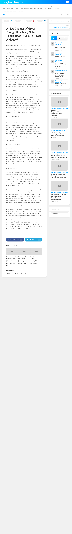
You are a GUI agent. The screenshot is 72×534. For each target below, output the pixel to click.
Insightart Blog (11, 2)
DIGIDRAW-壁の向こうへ (61, 56)
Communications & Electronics (58, 130)
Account (21, 11)
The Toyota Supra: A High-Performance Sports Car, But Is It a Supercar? (35, 260)
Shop (41, 8)
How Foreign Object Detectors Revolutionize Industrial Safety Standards (59, 155)
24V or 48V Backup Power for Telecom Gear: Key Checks (61, 65)
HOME (4, 6)
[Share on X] (7, 21)
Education (17, 8)
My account (56, 8)
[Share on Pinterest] (30, 21)
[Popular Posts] (59, 38)
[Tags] (65, 38)
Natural (54, 6)
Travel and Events (34, 6)
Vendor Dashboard (7, 11)
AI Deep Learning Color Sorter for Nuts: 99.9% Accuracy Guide (61, 75)
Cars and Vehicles (11, 6)
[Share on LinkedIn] (41, 21)
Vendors (15, 11)
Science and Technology (23, 6)
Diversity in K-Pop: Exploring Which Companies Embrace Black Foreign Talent (23, 260)
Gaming (50, 6)
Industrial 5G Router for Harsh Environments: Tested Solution (61, 47)
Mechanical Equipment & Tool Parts (59, 108)
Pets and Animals (25, 8)
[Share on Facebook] (18, 21)
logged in (15, 273)
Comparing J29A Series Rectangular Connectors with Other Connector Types (59, 175)
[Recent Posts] (54, 38)
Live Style (36, 8)
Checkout (50, 8)
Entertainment (43, 6)
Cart (45, 8)
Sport (31, 8)
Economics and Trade (8, 8)
